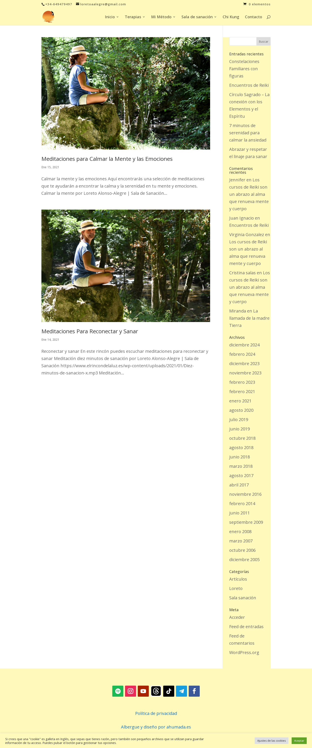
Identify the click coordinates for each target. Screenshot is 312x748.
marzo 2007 (241, 541)
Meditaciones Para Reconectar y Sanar (89, 331)
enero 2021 (240, 401)
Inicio (110, 17)
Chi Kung (231, 17)
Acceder (237, 617)
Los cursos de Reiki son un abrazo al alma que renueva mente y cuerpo (249, 194)
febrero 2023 (242, 382)
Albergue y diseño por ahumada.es (156, 727)
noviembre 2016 (245, 494)
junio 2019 (239, 429)
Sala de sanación (197, 17)
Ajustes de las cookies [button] (271, 740)
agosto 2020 (241, 410)
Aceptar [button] (299, 740)
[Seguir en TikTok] (168, 691)
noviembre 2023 (245, 373)
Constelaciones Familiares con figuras (244, 69)
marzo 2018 (241, 466)
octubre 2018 (242, 438)
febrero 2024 (242, 354)
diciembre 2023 (244, 363)
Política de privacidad (156, 713)
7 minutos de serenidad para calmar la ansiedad (247, 133)
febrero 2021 (242, 391)
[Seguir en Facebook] (194, 691)
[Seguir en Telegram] (181, 691)
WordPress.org (244, 652)
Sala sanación (242, 598)
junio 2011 (239, 513)
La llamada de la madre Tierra (249, 318)
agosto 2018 (241, 447)
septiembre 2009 (246, 522)
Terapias (133, 17)
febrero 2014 (242, 503)
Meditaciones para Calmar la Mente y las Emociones (107, 158)
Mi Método (161, 17)
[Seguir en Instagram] (130, 691)
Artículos (238, 579)
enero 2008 (240, 531)
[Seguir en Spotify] (117, 691)
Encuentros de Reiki (249, 85)
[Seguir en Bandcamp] (156, 691)
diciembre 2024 (244, 345)
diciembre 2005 (244, 559)
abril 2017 (239, 485)
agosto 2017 (241, 475)
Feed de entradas (246, 626)
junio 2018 (239, 457)
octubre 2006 (242, 550)
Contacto (253, 17)
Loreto (236, 588)
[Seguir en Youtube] (143, 691)
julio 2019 (238, 419)
